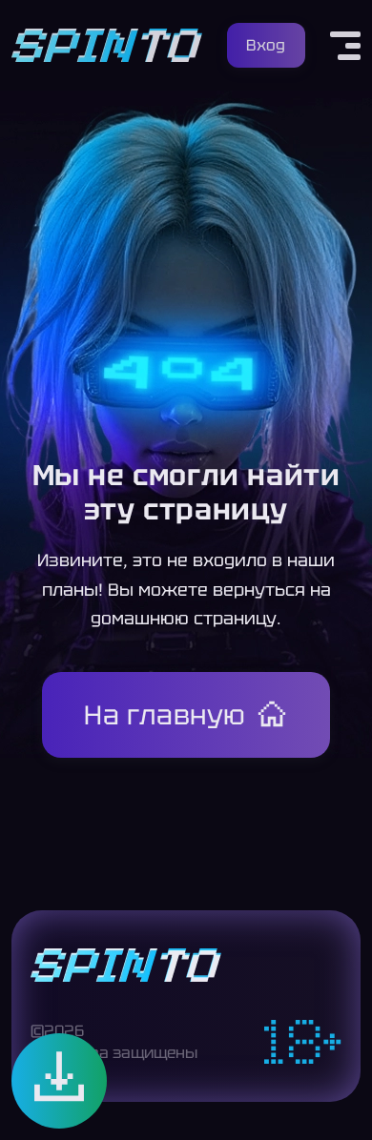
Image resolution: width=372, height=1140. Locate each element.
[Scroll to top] (341, 1098)
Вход (265, 45)
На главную (165, 715)
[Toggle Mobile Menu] (345, 46)
